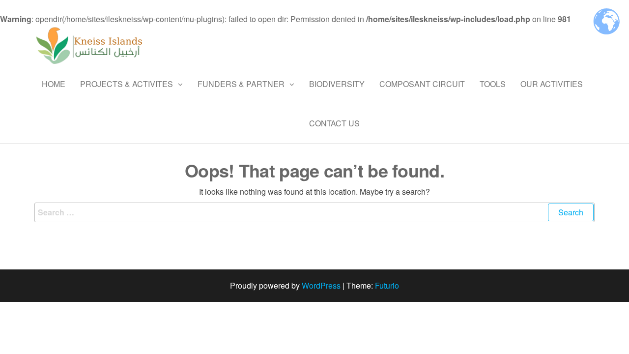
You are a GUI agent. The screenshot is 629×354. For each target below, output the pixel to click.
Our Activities (551, 83)
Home (53, 83)
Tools (493, 83)
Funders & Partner (241, 83)
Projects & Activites (126, 83)
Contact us (334, 123)
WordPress (321, 285)
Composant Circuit (422, 83)
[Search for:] (314, 212)
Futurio (387, 285)
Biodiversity (337, 83)
